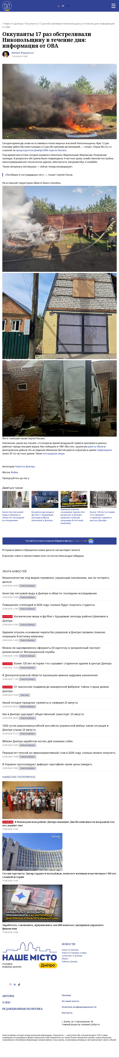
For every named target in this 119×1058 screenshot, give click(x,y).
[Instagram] (59, 6)
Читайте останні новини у (56, 540)
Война (14, 472)
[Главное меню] (113, 5)
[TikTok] (67, 6)
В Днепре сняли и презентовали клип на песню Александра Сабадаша (43, 555)
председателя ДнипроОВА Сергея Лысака (41, 150)
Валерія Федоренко (23, 52)
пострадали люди (53, 453)
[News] (63, 6)
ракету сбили (96, 446)
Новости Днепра (13, 23)
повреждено (104, 450)
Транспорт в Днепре (72, 955)
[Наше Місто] (7, 5)
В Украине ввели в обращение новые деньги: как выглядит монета (41, 550)
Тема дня (24, 695)
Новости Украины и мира (74, 952)
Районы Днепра (69, 961)
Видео (65, 958)
